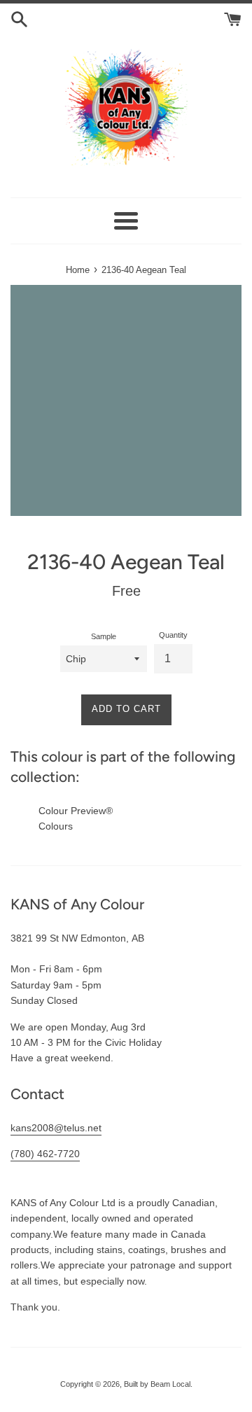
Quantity (173, 635)
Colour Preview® (75, 810)
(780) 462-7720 (45, 1153)
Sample (103, 636)
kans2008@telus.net (56, 1127)
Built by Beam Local (157, 1384)
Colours (55, 826)
